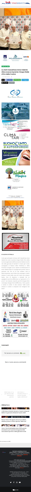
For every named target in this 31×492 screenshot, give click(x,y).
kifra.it (22, 468)
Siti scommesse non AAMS (5, 441)
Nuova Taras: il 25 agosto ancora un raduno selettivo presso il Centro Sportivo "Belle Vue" (14, 420)
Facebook (9, 80)
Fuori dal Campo (5, 66)
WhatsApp (17, 80)
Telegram (25, 80)
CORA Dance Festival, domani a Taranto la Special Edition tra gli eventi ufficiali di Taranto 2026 (15, 412)
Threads (6, 82)
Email (12, 82)
